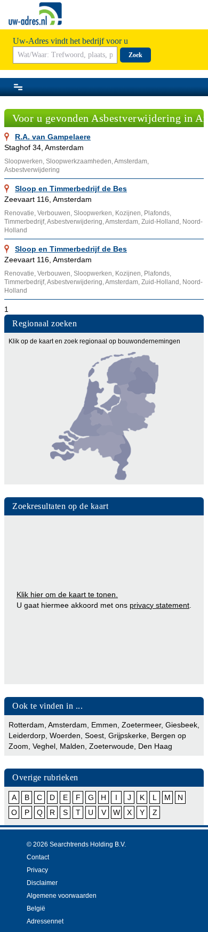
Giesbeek (181, 724)
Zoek (135, 55)
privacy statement (159, 605)
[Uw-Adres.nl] (35, 13)
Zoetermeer (141, 724)
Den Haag (155, 746)
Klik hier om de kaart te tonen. (67, 594)
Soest (94, 735)
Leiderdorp (27, 735)
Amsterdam (67, 724)
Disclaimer (42, 883)
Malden (72, 746)
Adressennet (45, 921)
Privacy (37, 870)
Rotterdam (26, 724)
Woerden (65, 735)
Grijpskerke (127, 735)
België (36, 908)
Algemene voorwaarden (62, 895)
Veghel (44, 746)
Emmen (104, 724)
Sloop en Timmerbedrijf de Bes (71, 188)
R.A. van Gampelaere (53, 136)
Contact (38, 857)
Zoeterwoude (111, 746)
